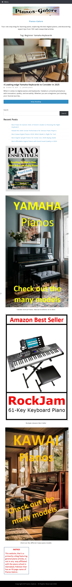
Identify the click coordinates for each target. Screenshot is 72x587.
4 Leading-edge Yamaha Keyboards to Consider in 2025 (31, 84)
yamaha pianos (27, 87)
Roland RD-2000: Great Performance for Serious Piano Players (34, 131)
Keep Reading (36, 102)
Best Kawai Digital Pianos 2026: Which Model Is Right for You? (34, 134)
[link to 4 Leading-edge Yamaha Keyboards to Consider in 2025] (36, 60)
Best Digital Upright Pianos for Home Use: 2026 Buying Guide (34, 138)
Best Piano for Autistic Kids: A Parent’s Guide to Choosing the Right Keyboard (36, 126)
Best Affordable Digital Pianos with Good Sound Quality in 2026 (34, 141)
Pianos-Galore (36, 21)
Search (6, 110)
